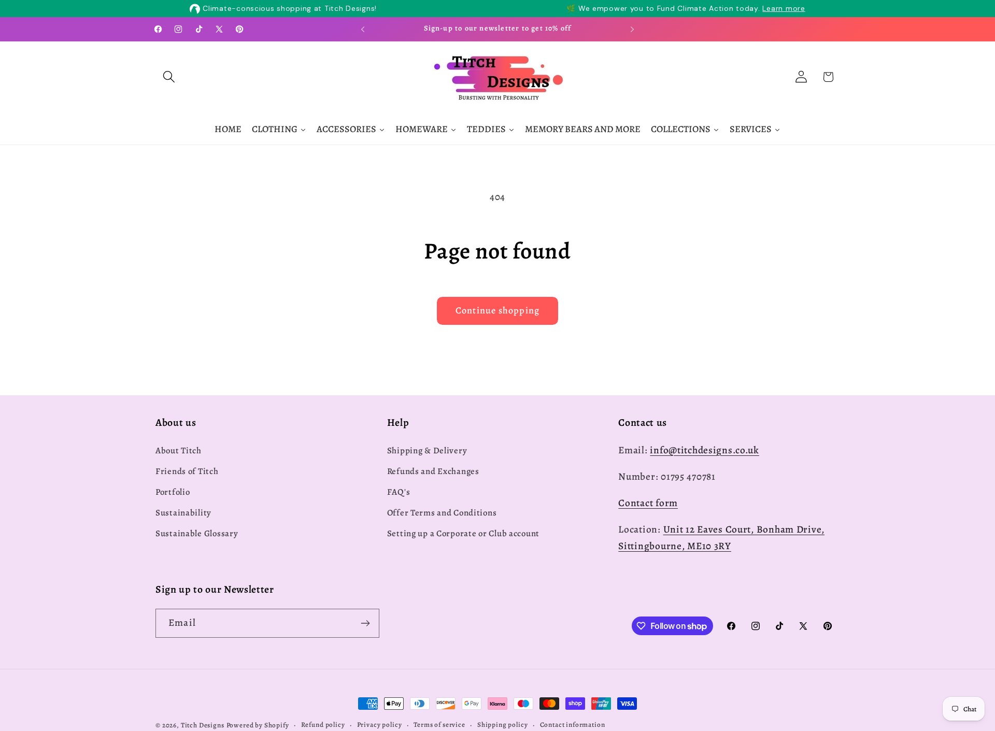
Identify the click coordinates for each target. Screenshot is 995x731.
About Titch (178, 450)
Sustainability (183, 513)
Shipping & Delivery (427, 450)
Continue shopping (497, 310)
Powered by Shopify (257, 725)
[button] (169, 77)
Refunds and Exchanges (433, 471)
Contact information (572, 724)
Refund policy (323, 724)
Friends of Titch (187, 471)
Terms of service (439, 724)
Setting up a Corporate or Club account (463, 533)
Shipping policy (502, 724)
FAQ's (398, 492)
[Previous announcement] (362, 29)
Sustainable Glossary (196, 533)
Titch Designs (202, 725)
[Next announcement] (632, 29)
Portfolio (172, 492)
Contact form (648, 503)
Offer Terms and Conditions (442, 513)
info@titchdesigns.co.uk (704, 450)
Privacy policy (379, 724)
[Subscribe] (365, 623)
